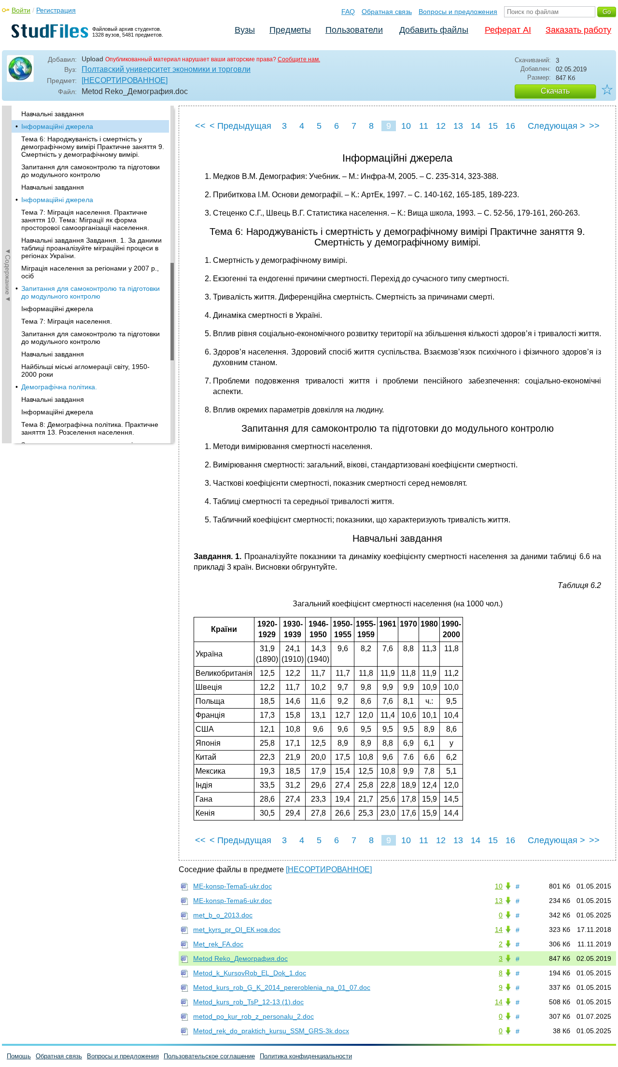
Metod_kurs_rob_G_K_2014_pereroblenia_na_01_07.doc (281, 987)
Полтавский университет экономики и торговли (166, 69)
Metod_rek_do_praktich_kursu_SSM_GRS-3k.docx (271, 1031)
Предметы (290, 30)
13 (458, 126)
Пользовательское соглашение (209, 1056)
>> (594, 126)
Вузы (245, 30)
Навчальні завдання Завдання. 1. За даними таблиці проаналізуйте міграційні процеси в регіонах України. (91, 248)
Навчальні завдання (52, 114)
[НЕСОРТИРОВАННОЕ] (125, 80)
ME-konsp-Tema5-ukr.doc (232, 886)
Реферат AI (508, 30)
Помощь (19, 1056)
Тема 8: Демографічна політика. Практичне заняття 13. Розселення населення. (89, 428)
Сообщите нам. (299, 59)
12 (441, 126)
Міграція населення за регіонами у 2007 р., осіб (90, 272)
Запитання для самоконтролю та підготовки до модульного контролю (90, 170)
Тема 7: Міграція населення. (66, 321)
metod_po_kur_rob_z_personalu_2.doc (253, 1016)
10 (406, 126)
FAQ (348, 11)
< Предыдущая (240, 126)
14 (475, 126)
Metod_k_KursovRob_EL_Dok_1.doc (249, 973)
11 (423, 126)
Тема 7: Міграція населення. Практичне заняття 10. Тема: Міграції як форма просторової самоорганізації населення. (85, 220)
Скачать (555, 91)
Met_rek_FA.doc (218, 944)
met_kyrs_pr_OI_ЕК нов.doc (237, 929)
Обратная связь (387, 11)
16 (510, 126)
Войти (21, 10)
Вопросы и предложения (458, 11)
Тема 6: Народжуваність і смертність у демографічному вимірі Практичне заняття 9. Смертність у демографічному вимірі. (92, 146)
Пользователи (354, 30)
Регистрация (56, 10)
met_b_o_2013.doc (223, 915)
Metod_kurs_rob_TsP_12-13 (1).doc (248, 1002)
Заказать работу (578, 30)
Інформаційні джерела (57, 126)
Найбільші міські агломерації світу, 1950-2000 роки (85, 370)
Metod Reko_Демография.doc (240, 958)
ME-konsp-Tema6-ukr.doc (232, 900)
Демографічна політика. (59, 387)
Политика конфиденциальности (306, 1056)
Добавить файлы (433, 30)
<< (200, 126)
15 (493, 126)
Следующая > (556, 126)
